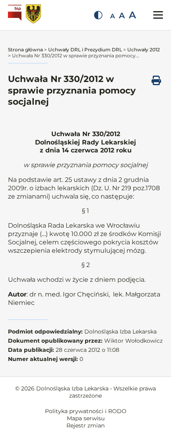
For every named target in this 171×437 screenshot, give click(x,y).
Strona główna (25, 50)
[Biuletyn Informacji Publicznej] (15, 15)
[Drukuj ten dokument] (156, 80)
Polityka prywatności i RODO (85, 411)
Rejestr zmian (85, 425)
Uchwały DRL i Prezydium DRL (85, 50)
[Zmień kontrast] (98, 15)
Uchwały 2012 (143, 50)
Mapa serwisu (86, 418)
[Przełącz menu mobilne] (158, 15)
